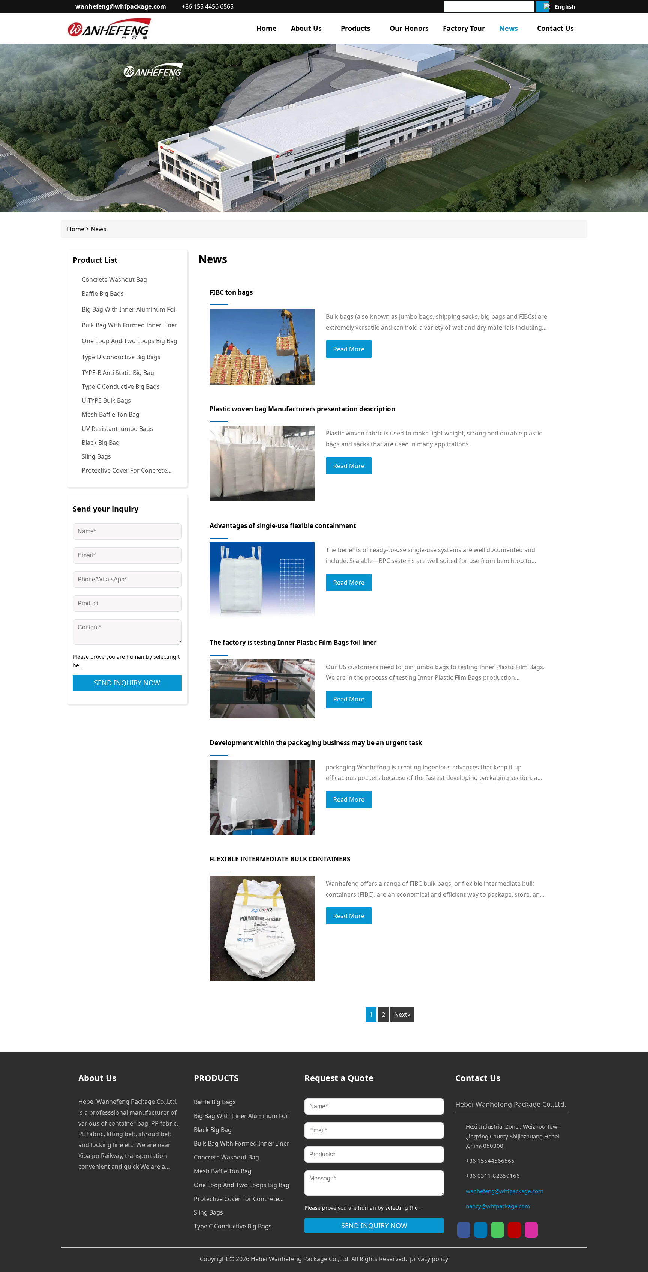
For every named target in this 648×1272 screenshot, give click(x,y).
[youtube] (514, 1230)
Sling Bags (96, 456)
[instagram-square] (531, 1230)
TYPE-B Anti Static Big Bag (118, 373)
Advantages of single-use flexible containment (283, 525)
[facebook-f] (463, 1230)
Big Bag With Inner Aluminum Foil (129, 309)
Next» (402, 1014)
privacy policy (429, 1259)
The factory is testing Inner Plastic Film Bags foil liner (293, 642)
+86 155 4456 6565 (208, 6)
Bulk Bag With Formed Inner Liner (129, 325)
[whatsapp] (497, 1230)
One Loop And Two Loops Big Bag (129, 341)
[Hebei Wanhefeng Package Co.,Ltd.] (109, 28)
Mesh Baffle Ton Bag (111, 414)
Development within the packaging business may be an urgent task (316, 742)
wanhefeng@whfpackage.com (120, 6)
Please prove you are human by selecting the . (126, 661)
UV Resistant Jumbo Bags (117, 429)
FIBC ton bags (231, 292)
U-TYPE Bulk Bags (106, 400)
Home (75, 229)
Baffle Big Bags (103, 293)
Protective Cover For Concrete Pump (124, 471)
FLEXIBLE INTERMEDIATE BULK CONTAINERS (280, 859)
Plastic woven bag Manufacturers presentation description (302, 409)
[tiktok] (480, 1230)
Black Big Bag (101, 442)
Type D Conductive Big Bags (121, 357)
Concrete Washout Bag (114, 279)
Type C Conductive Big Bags (121, 386)
